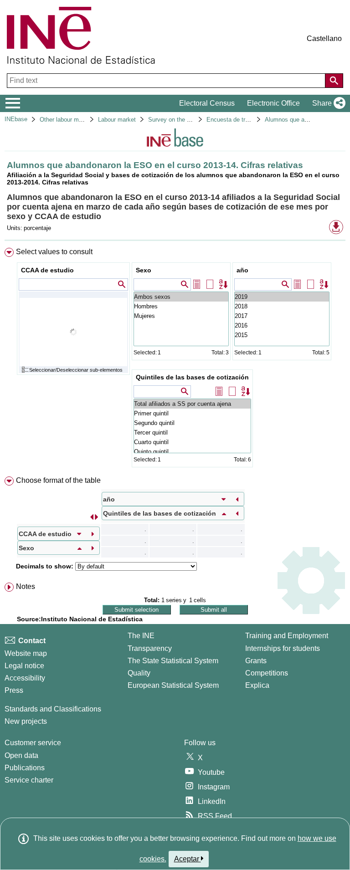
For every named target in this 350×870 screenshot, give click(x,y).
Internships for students (282, 648)
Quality (139, 673)
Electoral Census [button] (207, 103)
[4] (282, 297)
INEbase (16, 119)
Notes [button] (25, 586)
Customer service (33, 743)
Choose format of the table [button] (58, 480)
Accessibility (25, 678)
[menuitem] (175, 359)
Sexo (143, 270)
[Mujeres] (181, 316)
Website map (26, 653)
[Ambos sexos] (181, 297)
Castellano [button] (324, 38)
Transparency (150, 648)
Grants (256, 661)
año (242, 270)
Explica (257, 685)
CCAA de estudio (47, 270)
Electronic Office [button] (273, 103)
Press (14, 690)
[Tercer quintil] (192, 432)
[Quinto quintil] (192, 451)
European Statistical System (173, 685)
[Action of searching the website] (334, 80)
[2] (282, 316)
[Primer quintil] (192, 413)
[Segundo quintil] (192, 423)
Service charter (29, 780)
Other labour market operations (80, 119)
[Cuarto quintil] (192, 442)
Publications (25, 768)
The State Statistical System (173, 661)
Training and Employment (286, 636)
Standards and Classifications (53, 709)
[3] (282, 306)
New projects (26, 721)
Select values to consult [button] (54, 252)
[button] (327, 103)
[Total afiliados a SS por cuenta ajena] (192, 404)
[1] (282, 325)
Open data (21, 755)
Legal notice (24, 666)
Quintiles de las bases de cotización (192, 377)
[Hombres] (181, 306)
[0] (282, 335)
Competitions (266, 673)
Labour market (117, 119)
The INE (141, 636)
